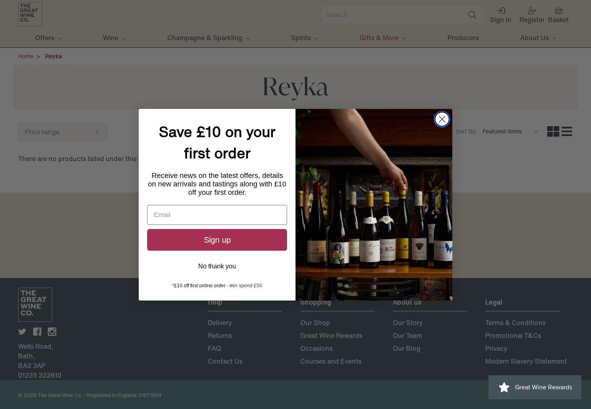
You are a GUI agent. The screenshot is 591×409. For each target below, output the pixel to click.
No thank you (217, 266)
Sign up (217, 239)
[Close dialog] (442, 119)
